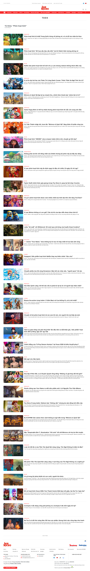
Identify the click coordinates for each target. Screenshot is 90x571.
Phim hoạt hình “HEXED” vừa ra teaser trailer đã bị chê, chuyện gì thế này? (50, 139)
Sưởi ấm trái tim (27, 151)
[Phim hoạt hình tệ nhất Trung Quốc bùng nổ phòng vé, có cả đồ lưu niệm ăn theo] (13, 39)
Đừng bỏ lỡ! (26, 34)
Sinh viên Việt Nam (58, 3)
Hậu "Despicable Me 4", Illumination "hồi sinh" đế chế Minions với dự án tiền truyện (53, 432)
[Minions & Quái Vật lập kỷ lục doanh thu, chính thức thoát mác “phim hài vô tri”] (13, 98)
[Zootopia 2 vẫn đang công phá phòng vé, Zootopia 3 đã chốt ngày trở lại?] (13, 509)
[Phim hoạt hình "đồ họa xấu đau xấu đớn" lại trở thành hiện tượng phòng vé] (13, 54)
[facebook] (83, 3)
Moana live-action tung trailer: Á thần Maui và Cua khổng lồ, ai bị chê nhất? (50, 300)
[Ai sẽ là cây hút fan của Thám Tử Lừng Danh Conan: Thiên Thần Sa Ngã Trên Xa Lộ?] (13, 83)
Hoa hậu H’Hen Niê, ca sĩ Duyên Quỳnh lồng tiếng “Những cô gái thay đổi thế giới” (53, 374)
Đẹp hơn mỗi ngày (35, 12)
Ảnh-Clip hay (61, 12)
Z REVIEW (68, 12)
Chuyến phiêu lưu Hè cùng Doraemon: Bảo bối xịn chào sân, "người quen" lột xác (53, 271)
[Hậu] (13, 435)
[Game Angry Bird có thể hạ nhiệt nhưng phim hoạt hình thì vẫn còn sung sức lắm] (13, 113)
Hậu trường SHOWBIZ (45, 12)
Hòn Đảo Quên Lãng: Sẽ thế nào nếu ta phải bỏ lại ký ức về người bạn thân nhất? (52, 286)
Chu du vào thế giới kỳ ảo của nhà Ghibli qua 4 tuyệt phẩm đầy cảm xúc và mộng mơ (54, 564)
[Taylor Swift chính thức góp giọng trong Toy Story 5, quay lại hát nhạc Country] (13, 186)
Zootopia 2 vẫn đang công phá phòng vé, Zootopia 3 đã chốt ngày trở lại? (50, 506)
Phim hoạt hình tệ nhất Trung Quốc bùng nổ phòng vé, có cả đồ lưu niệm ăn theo (53, 36)
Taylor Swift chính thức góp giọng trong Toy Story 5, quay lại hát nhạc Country (52, 183)
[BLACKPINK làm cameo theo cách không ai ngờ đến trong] (13, 421)
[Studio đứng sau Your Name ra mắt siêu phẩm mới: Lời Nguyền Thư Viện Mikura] (13, 391)
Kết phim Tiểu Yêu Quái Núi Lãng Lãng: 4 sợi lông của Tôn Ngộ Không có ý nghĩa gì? (54, 462)
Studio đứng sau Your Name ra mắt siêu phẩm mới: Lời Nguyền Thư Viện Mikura (52, 388)
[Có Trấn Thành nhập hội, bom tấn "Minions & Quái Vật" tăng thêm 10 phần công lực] (13, 127)
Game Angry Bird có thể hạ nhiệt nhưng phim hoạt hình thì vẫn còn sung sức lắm (52, 110)
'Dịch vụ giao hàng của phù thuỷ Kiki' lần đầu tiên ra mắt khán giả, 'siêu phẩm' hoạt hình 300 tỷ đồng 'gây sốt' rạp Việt (53, 330)
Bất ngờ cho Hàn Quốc (32, 359)
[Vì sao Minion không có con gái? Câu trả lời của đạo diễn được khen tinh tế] (13, 215)
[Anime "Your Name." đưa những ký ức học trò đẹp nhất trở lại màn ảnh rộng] (13, 245)
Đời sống (9, 12)
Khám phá (15, 12)
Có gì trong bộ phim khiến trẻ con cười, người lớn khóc (43, 476)
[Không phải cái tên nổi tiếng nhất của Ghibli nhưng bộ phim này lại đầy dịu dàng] (13, 157)
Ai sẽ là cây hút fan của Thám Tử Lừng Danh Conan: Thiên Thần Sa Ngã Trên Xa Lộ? (54, 80)
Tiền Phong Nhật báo (47, 3)
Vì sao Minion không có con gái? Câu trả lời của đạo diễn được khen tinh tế (51, 212)
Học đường (26, 12)
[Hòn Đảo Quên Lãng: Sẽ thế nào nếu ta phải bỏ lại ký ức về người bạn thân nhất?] (13, 289)
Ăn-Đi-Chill (54, 12)
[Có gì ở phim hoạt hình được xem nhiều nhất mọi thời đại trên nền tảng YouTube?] (13, 201)
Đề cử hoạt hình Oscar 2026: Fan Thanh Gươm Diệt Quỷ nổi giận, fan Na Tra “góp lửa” (54, 491)
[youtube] (86, 3)
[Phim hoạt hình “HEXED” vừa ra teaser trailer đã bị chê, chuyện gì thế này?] (13, 142)
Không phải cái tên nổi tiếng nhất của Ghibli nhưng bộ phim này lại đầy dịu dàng (52, 154)
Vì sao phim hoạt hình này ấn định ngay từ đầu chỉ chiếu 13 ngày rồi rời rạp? (51, 168)
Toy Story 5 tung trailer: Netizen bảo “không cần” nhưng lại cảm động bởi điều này (53, 403)
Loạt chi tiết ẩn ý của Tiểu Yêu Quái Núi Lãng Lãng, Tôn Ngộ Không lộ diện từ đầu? (53, 447)
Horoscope (80, 12)
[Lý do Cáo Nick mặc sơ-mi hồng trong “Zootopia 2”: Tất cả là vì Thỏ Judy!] (13, 538)
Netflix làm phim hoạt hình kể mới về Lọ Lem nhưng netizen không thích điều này (52, 66)
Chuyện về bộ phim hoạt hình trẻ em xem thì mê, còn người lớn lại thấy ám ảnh (52, 315)
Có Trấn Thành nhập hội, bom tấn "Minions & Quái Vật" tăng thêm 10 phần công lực (53, 124)
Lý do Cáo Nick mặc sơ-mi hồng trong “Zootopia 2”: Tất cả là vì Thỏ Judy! (50, 535)
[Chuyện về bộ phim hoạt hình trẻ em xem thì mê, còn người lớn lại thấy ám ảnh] (13, 318)
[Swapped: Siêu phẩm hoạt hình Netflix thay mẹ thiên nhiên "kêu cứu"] (13, 259)
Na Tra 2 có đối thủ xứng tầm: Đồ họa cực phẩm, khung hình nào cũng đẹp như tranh (54, 520)
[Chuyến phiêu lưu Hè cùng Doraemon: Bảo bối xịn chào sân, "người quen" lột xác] (13, 274)
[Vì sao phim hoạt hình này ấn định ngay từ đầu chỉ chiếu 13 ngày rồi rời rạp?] (13, 171)
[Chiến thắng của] (13, 347)
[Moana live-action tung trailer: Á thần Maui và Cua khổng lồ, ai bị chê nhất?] (13, 303)
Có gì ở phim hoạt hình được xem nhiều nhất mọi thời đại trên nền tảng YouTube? (53, 198)
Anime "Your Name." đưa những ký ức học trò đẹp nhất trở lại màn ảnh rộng (53, 242)
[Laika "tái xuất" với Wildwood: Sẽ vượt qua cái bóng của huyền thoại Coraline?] (13, 230)
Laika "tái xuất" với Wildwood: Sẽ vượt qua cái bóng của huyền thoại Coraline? (52, 227)
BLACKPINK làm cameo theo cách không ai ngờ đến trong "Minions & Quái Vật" (52, 418)
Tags (45, 18)
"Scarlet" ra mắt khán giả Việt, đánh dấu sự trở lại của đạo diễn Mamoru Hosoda (52, 550)
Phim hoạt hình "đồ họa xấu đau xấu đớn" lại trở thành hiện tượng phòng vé (51, 51)
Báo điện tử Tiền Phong (45, 7)
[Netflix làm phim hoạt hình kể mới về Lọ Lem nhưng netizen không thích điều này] (13, 69)
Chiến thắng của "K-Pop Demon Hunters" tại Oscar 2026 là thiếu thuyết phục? (51, 344)
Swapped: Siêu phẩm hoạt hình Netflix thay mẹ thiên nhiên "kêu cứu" (48, 256)
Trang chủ (4, 12)
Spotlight (74, 12)
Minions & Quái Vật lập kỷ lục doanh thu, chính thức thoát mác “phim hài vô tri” (52, 95)
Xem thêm (86, 12)
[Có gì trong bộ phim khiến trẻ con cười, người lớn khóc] (13, 479)
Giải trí (21, 12)
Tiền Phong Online (36, 3)
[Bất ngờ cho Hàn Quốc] (13, 362)
